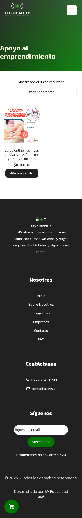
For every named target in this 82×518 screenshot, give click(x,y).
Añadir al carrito (21, 173)
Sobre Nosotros (41, 304)
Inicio (41, 295)
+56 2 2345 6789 (43, 380)
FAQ (41, 339)
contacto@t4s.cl (43, 388)
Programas (41, 313)
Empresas (41, 322)
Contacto (41, 330)
